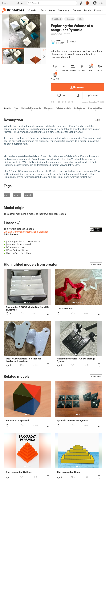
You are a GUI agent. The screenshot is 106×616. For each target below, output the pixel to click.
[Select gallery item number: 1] (25, 302)
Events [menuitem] (97, 10)
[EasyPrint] (81, 3)
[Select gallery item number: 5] (82, 302)
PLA (90, 70)
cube (6, 195)
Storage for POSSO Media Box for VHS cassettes (27, 308)
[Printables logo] (13, 10)
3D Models (58, 19)
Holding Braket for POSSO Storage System (76, 359)
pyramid (28, 195)
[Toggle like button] (7, 313)
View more (96, 264)
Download (78, 87)
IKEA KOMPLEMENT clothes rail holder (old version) (24, 359)
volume (16, 195)
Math (81, 19)
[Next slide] (43, 56)
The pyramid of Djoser (69, 472)
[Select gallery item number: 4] (80, 302)
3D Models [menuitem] (32, 10)
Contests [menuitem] (77, 10)
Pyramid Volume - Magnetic (72, 420)
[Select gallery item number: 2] (27, 302)
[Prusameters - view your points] (87, 3)
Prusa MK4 (55, 79)
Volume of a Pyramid (17, 420)
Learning (70, 19)
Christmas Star (65, 308)
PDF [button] (99, 119)
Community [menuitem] (63, 10)
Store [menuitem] (43, 10)
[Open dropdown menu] (102, 25)
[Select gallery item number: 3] (29, 302)
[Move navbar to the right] (102, 10)
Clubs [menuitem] (52, 10)
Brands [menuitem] (87, 10)
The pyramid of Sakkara (19, 472)
